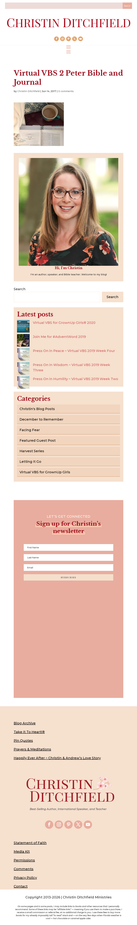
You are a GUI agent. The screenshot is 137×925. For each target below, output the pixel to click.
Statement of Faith (30, 843)
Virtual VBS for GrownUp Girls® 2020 (64, 323)
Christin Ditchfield (28, 91)
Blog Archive (25, 723)
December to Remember (41, 419)
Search (20, 289)
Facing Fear (30, 430)
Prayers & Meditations (32, 749)
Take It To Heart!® (29, 732)
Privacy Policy (25, 878)
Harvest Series (32, 451)
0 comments (66, 91)
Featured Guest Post (38, 440)
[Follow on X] (74, 38)
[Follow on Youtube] (80, 38)
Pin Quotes (23, 741)
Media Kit (22, 852)
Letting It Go (30, 462)
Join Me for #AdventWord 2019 (59, 337)
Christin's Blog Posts (37, 409)
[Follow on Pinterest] (68, 38)
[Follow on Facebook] (56, 38)
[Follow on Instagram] (62, 38)
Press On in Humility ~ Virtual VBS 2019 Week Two (75, 379)
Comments (23, 869)
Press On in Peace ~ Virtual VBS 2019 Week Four (74, 351)
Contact (21, 886)
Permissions (24, 860)
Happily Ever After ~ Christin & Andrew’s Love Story (57, 758)
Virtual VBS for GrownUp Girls (45, 472)
